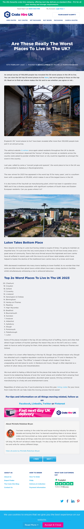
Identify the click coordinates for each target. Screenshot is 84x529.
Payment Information (37, 487)
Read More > (31, 525)
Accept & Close (53, 525)
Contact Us (8, 487)
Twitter (47, 403)
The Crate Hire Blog (11, 484)
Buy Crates (23, 20)
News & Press (44, 65)
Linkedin (36, 403)
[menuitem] (11, 21)
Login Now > (60, 9)
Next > (49, 459)
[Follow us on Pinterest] (78, 501)
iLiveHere (24, 150)
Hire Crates (11, 20)
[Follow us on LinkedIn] (72, 501)
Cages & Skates (71, 20)
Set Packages (35, 20)
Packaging (58, 20)
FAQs (31, 480)
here (47, 77)
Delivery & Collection (37, 484)
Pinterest (60, 403)
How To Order (34, 477)
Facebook (24, 403)
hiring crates (62, 387)
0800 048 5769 (34, 9)
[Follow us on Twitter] (62, 501)
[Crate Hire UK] (18, 14)
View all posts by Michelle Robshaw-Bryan (23, 451)
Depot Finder (9, 480)
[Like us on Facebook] (67, 501)
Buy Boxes (47, 20)
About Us (7, 477)
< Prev (36, 459)
